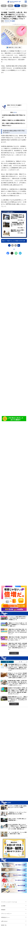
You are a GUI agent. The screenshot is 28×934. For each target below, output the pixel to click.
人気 (4, 5)
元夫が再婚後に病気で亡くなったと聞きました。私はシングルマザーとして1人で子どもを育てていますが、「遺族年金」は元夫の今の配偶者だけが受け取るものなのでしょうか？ (17, 667)
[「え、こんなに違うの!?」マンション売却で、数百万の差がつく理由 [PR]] (14, 836)
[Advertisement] (14, 89)
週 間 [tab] (7, 661)
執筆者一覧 (3, 925)
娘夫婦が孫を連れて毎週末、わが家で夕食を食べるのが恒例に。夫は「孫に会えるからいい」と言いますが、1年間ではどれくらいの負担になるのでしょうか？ (17, 682)
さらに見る (14, 653)
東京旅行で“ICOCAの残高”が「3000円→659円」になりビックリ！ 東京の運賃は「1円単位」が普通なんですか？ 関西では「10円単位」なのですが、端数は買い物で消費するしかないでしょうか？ (17, 690)
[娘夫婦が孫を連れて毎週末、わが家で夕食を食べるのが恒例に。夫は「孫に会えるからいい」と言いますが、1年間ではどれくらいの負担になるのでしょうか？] (4, 682)
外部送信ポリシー (5, 917)
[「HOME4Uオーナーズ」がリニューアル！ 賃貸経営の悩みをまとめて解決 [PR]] (14, 815)
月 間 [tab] (20, 661)
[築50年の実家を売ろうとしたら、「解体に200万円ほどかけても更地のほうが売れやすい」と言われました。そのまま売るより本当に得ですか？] (4, 698)
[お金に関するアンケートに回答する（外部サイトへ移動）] (14, 848)
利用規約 (3, 909)
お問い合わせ (4, 921)
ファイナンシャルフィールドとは (9, 901)
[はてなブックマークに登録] (20, 253)
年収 (10, 5)
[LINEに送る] (16, 253)
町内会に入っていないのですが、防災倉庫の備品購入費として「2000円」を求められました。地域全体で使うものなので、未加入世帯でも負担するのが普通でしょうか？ (17, 675)
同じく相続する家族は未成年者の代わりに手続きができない (13, 124)
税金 (24, 5)
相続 (17, 5)
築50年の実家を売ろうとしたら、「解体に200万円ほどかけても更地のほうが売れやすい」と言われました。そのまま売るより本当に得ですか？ (17, 699)
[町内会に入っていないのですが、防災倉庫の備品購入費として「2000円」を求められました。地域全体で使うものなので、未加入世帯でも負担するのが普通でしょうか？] (4, 675)
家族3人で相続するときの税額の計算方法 (13, 120)
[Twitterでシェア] (12, 253)
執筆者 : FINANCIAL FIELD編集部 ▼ (14, 105)
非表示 (15, 112)
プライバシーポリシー (6, 913)
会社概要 (3, 905)
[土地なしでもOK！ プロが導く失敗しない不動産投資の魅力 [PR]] (14, 821)
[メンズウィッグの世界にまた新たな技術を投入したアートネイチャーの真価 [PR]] (14, 809)
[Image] (14, 418)
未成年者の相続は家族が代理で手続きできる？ (13, 116)
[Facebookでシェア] (8, 253)
